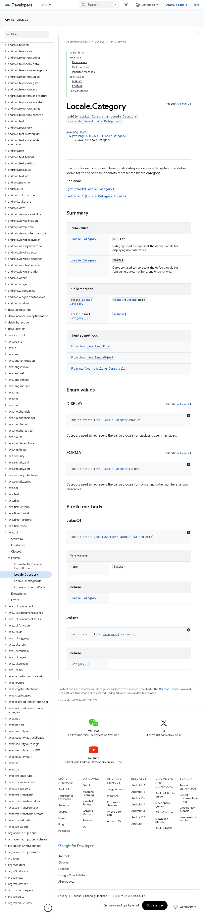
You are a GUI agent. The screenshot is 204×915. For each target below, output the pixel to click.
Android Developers (78, 41)
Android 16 (138, 792)
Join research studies (188, 818)
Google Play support (187, 809)
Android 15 (138, 798)
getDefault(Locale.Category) (91, 189)
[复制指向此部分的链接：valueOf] (85, 521)
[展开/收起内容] (83, 53)
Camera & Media (89, 812)
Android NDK (163, 828)
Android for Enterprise (65, 797)
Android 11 (138, 823)
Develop (99, 41)
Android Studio (176, 5)
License (76, 896)
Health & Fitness (88, 802)
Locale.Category (105, 121)
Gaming (88, 785)
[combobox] (99, 4)
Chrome (63, 862)
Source (62, 811)
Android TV (114, 821)
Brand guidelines (96, 896)
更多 (44, 5)
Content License (169, 689)
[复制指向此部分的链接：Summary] (92, 213)
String (132, 300)
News (61, 818)
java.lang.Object (77, 132)
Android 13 (138, 811)
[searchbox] (27, 34)
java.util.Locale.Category (109, 136)
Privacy (87, 820)
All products (66, 881)
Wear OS (112, 795)
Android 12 (138, 817)
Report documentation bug (189, 798)
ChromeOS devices (114, 803)
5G (85, 827)
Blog (61, 824)
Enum (86, 121)
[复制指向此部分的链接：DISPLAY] (86, 404)
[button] (26, 45)
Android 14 (138, 804)
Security (63, 805)
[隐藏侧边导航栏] (48, 908)
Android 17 (138, 785)
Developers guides (162, 804)
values (118, 314)
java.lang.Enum (81, 136)
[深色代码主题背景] (188, 415)
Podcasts (64, 830)
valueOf (119, 300)
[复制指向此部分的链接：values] (82, 618)
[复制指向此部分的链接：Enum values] (99, 390)
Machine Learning (88, 793)
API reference (17, 19)
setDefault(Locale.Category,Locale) (97, 196)
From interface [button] (98, 368)
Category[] (78, 318)
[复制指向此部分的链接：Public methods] (106, 507)
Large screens (116, 789)
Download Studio (161, 820)
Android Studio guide (165, 795)
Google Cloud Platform (73, 875)
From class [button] (90, 346)
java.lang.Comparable (109, 368)
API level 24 (184, 103)
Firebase (63, 869)
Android (63, 789)
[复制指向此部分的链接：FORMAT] (87, 453)
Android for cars (114, 813)
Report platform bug (188, 787)
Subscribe (155, 905)
